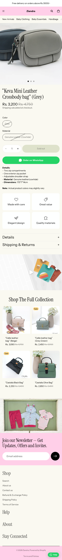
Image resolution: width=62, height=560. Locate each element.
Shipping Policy (9, 499)
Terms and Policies (31, 556)
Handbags (53, 19)
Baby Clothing (22, 19)
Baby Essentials (39, 19)
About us (6, 485)
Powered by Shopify (38, 550)
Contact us (7, 490)
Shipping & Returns (18, 245)
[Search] (51, 11)
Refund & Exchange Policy (14, 495)
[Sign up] (55, 456)
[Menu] (3, 11)
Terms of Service (10, 504)
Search (5, 481)
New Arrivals (8, 19)
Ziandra (26, 550)
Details (8, 237)
